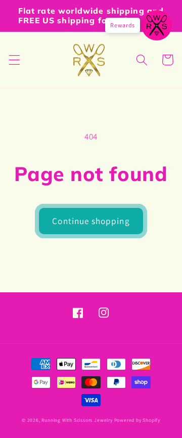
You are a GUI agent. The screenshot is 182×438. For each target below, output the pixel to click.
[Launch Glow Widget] (157, 25)
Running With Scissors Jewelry (76, 420)
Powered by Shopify (137, 420)
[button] (14, 60)
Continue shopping (91, 221)
